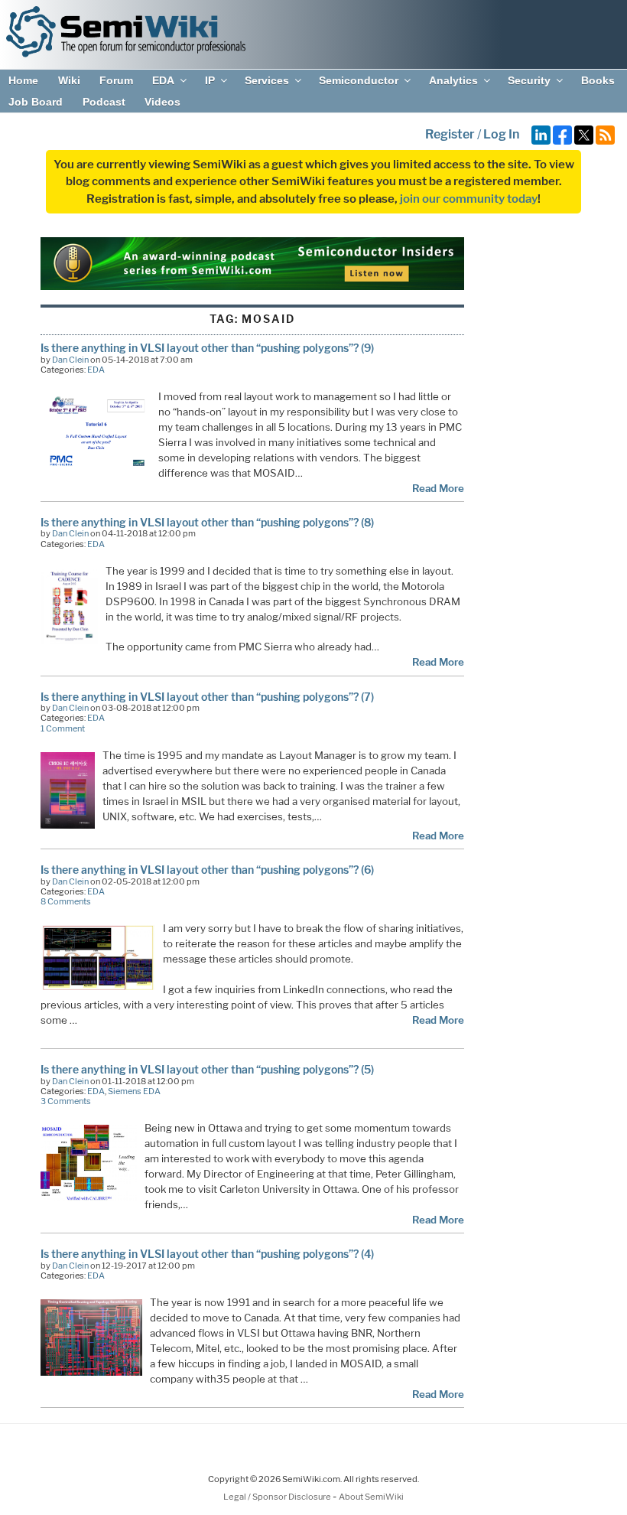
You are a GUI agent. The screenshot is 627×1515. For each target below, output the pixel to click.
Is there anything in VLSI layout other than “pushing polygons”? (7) (207, 696)
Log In (501, 134)
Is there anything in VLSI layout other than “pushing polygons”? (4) (207, 1253)
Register (450, 134)
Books (598, 80)
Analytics (453, 80)
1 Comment (63, 728)
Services (267, 80)
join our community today (469, 199)
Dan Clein (70, 359)
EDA (163, 80)
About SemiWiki (371, 1496)
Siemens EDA (134, 1091)
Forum (116, 80)
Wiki (69, 80)
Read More (438, 488)
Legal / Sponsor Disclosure (278, 1496)
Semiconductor (358, 80)
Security (529, 80)
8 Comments (66, 901)
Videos (162, 102)
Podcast (104, 102)
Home (23, 80)
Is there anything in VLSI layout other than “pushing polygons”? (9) (207, 347)
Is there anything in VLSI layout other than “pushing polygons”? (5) (207, 1069)
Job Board (35, 102)
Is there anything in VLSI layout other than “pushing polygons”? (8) (207, 522)
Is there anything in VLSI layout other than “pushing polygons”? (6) (207, 869)
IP (210, 80)
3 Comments (66, 1101)
